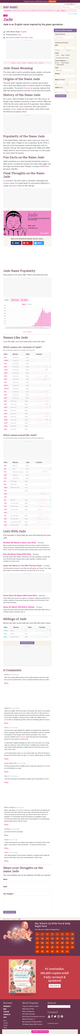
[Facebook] (52, 1017)
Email (5, 886)
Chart (7, 300)
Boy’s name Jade (72, 13)
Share (19, 62)
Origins (63, 10)
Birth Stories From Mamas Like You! (33, 1016)
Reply (6, 683)
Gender (57, 53)
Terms (5, 1028)
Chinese (27, 88)
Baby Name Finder (28, 1009)
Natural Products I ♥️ (29, 1019)
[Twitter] (55, 1017)
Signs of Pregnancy (28, 1011)
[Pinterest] (62, 1017)
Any (58, 55)
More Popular (65, 63)
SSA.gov (29, 332)
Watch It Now (52, 1)
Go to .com (70, 4)
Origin (56, 67)
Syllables (59, 87)
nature (13, 109)
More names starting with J (39, 1031)
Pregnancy (7, 1006)
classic (14, 185)
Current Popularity (61, 60)
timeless (6, 183)
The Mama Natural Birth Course (32, 1024)
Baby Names (10, 7)
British (46, 166)
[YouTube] (49, 1017)
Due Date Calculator (28, 1014)
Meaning (13, 62)
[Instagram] (58, 1017)
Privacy (5, 1025)
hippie (21, 106)
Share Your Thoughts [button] (27, 643)
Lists (58, 10)
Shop (5, 1017)
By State (24, 300)
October (47, 766)
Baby (4, 1009)
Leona (6, 719)
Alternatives (30, 62)
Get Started (7, 10)
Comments (41, 62)
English (24, 31)
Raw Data (15, 300)
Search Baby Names (60, 96)
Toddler (6, 1012)
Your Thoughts (8, 894)
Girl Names (14, 919)
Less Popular (60, 64)
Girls (68, 55)
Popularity (24, 62)
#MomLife (6, 1014)
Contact (5, 1023)
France (23, 737)
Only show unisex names (62, 58)
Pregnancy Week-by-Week (30, 1006)
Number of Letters (60, 79)
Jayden (25, 821)
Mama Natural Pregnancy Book (32, 1022)
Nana (24, 713)
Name (5, 879)
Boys (63, 55)
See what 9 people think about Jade (19, 37)
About (5, 1021)
